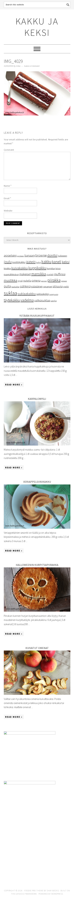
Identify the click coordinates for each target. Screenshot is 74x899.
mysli (20, 280)
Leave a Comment (32, 66)
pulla (7, 286)
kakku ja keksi (37, 26)
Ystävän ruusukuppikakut (37, 315)
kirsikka (7, 268)
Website (8, 210)
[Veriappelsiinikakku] (37, 527)
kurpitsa (51, 268)
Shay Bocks (53, 890)
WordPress (57, 893)
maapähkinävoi (11, 274)
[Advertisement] (37, 855)
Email (7, 198)
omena (36, 280)
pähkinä (25, 286)
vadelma (27, 300)
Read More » (13, 384)
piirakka (54, 280)
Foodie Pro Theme (33, 890)
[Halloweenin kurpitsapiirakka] (37, 610)
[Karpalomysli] (37, 444)
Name (8, 185)
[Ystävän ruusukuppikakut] (37, 361)
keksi (66, 261)
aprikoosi (20, 256)
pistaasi (64, 281)
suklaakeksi (42, 294)
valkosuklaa (42, 300)
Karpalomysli (37, 398)
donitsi (52, 255)
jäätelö (31, 262)
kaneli (56, 261)
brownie (41, 255)
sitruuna (58, 286)
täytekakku (12, 300)
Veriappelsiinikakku (37, 481)
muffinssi (59, 274)
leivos (58, 268)
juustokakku (18, 262)
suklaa (10, 293)
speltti (66, 286)
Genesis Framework (26, 893)
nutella (27, 280)
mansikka (38, 274)
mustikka (10, 280)
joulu (8, 261)
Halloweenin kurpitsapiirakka (37, 565)
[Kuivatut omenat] (37, 693)
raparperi (47, 286)
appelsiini (10, 255)
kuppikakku (37, 268)
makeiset (25, 274)
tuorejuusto (53, 294)
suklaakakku (27, 293)
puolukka (15, 286)
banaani (29, 255)
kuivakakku (19, 268)
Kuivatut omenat (37, 648)
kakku (46, 261)
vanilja (54, 300)
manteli (50, 274)
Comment (9, 149)
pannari (44, 281)
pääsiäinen (37, 286)
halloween (62, 255)
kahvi (38, 262)
